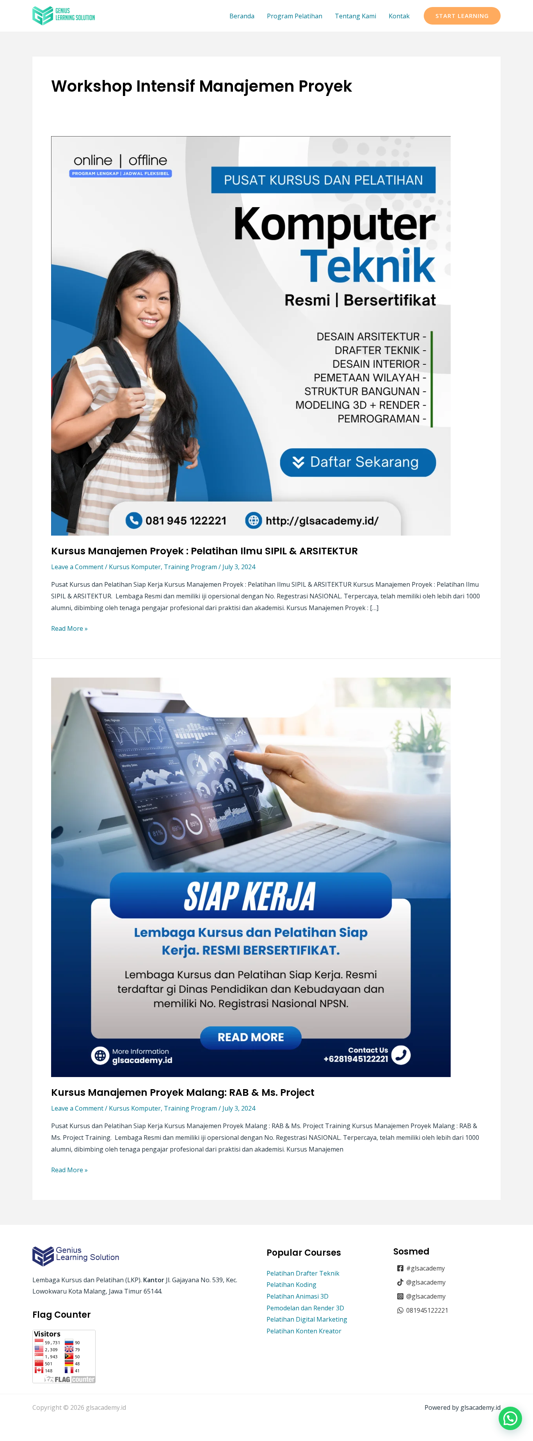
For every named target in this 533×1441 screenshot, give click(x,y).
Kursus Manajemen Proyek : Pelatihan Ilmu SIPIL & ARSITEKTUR (204, 551)
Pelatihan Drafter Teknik (302, 1273)
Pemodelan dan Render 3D (305, 1308)
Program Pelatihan (294, 16)
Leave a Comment (77, 567)
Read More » (69, 628)
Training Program (190, 567)
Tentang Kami (355, 16)
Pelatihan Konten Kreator (303, 1331)
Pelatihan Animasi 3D (297, 1296)
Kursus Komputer (135, 567)
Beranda (241, 16)
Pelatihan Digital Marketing (306, 1319)
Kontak (399, 16)
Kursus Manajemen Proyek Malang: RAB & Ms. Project (182, 1092)
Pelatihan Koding (291, 1284)
